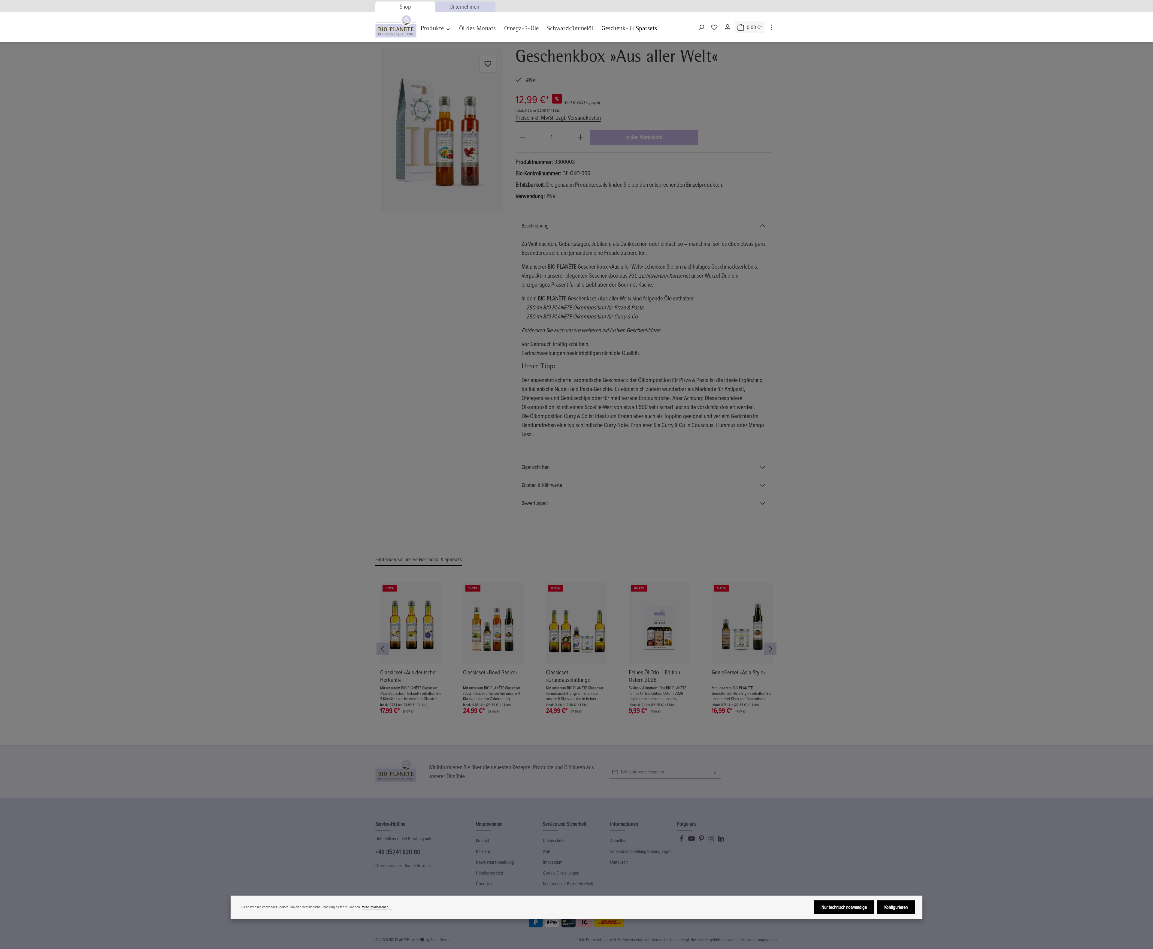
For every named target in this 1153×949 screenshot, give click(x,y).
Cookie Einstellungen (561, 873)
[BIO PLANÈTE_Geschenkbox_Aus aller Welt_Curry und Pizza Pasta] (442, 129)
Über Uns (484, 884)
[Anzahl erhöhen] (581, 137)
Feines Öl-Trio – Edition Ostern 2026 (654, 676)
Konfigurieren (896, 907)
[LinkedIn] (721, 840)
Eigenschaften (535, 467)
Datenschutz (553, 841)
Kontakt (482, 841)
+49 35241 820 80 (397, 852)
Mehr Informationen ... (377, 907)
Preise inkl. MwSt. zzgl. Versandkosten (558, 118)
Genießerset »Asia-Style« (739, 672)
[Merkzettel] (714, 27)
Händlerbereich (489, 873)
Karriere (483, 851)
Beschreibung (535, 225)
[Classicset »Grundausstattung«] (576, 623)
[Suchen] (701, 27)
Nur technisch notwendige (844, 907)
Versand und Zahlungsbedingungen (640, 851)
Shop (405, 7)
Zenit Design (441, 939)
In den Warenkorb (643, 137)
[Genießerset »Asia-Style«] (742, 623)
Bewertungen (535, 503)
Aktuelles (618, 841)
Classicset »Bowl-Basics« (490, 672)
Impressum (552, 862)
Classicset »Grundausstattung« (568, 676)
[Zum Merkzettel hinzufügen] (488, 64)
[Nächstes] (770, 649)
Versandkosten (664, 939)
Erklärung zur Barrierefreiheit (568, 884)
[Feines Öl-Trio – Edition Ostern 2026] (659, 623)
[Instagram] (712, 840)
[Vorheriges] (383, 649)
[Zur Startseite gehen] (395, 27)
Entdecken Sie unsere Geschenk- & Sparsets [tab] (418, 559)
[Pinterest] (702, 840)
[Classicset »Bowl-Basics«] (493, 623)
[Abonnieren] (715, 772)
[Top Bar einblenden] (772, 27)
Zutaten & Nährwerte (542, 485)
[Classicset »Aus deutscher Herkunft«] (410, 623)
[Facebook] (682, 840)
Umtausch (619, 862)
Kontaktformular (419, 866)
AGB (546, 851)
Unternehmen (464, 7)
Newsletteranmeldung (495, 862)
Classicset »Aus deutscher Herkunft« (408, 676)
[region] (442, 129)
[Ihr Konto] (728, 27)
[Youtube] (692, 840)
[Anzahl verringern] (522, 137)
